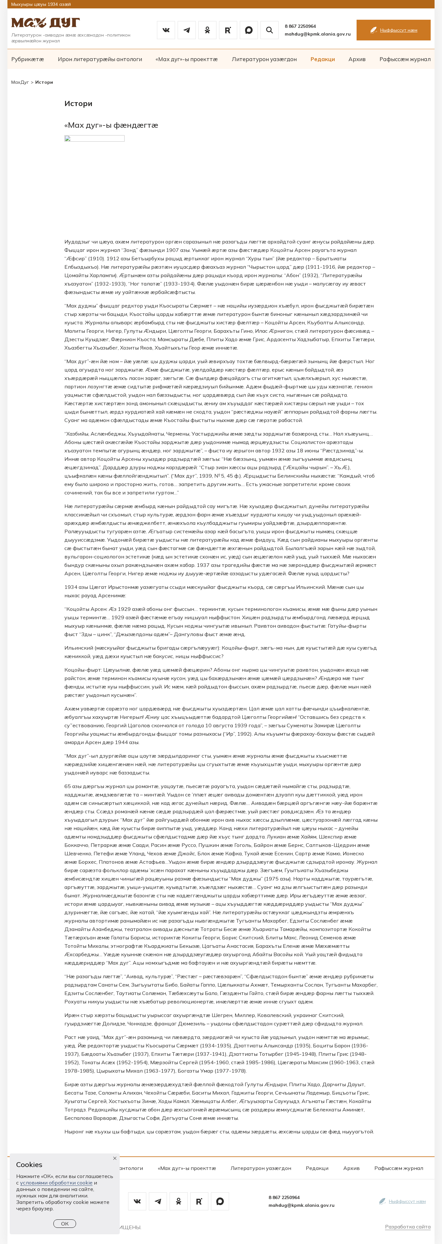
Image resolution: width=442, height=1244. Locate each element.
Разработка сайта (408, 1226)
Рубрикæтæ (27, 59)
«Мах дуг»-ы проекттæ (187, 59)
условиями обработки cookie (56, 1182)
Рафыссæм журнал (405, 59)
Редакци (323, 59)
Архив (357, 59)
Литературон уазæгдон (264, 59)
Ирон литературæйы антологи (100, 59)
